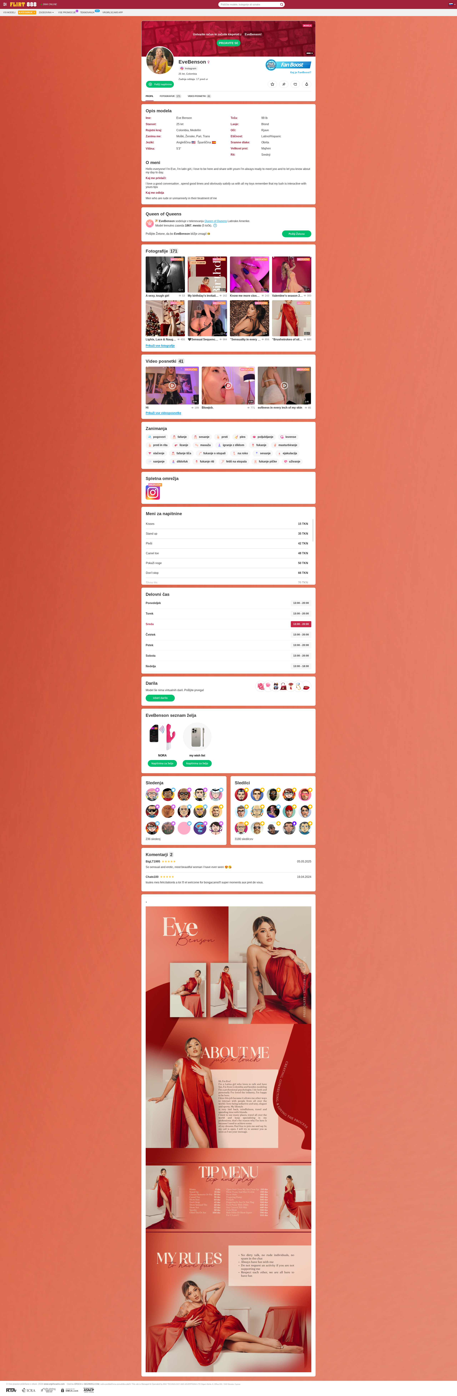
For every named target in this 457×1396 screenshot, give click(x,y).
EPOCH (77, 1384)
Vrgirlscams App (112, 12)
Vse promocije (67, 12)
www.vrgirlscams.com (54, 1384)
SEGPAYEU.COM (91, 1384)
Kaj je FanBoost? (300, 72)
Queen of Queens (216, 221)
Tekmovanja (87, 12)
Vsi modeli (9, 12)
